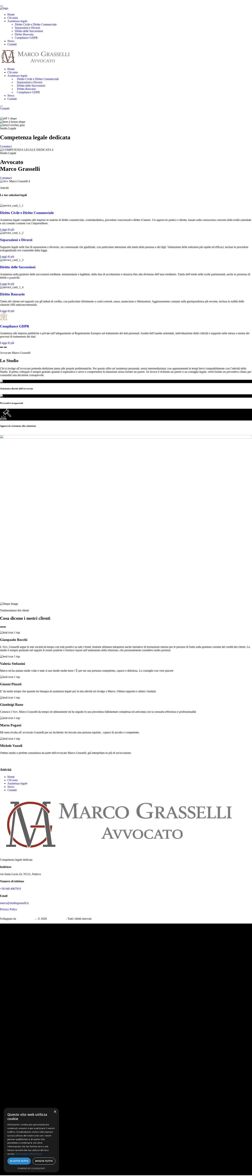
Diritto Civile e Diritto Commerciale (36, 24)
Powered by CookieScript (31, 1168)
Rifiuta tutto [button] (44, 1161)
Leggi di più (7, 229)
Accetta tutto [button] (19, 1161)
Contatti (12, 44)
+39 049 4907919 (10, 888)
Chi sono (12, 17)
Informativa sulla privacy (29, 1153)
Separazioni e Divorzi (27, 27)
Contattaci (6, 146)
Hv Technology (26, 918)
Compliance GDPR (26, 37)
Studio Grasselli (57, 918)
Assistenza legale (17, 21)
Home (11, 14)
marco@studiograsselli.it (14, 903)
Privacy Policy (8, 909)
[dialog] (31, 1140)
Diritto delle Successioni (29, 31)
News (10, 41)
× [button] (54, 1111)
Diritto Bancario (24, 34)
